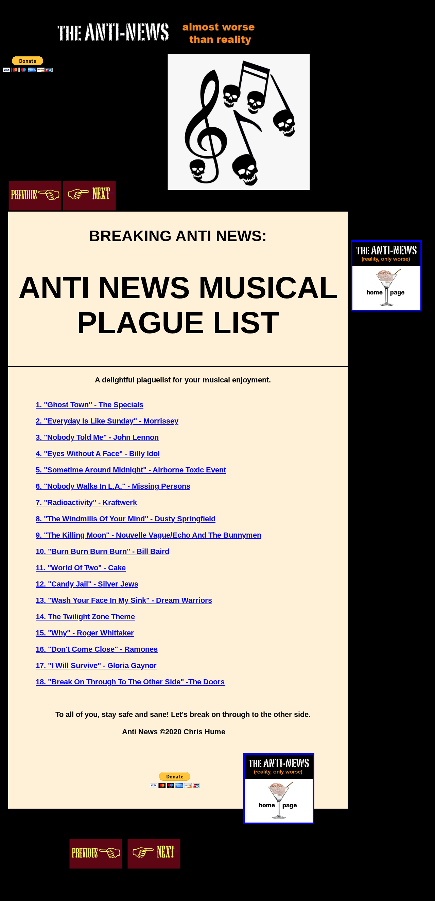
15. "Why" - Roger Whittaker (85, 633)
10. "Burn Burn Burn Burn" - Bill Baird (102, 551)
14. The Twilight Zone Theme (85, 616)
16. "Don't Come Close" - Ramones (97, 649)
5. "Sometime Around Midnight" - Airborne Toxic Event (131, 470)
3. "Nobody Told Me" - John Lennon (97, 437)
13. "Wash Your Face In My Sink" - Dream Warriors (124, 600)
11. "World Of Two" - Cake (81, 567)
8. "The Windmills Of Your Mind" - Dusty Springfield (125, 519)
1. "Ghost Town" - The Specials (89, 404)
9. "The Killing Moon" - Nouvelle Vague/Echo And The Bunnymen (148, 535)
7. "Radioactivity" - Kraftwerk (86, 502)
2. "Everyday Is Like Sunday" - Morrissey (107, 421)
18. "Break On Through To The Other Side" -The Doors (130, 682)
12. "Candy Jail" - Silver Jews (87, 584)
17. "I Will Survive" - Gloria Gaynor (96, 665)
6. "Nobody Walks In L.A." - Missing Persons (113, 486)
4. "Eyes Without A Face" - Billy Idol (98, 453)
